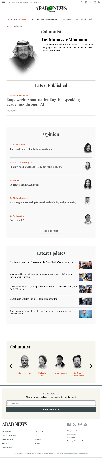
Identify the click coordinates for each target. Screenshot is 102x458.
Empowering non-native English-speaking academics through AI (43, 102)
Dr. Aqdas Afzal (17, 216)
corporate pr (72, 431)
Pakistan (7, 431)
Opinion (51, 134)
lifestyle (40, 435)
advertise (71, 437)
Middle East (8, 439)
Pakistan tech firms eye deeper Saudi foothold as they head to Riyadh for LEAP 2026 (43, 287)
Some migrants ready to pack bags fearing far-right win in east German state (40, 312)
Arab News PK (17, 2)
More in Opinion (51, 231)
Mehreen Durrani (17, 144)
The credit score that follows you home (31, 149)
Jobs (37, 443)
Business (7, 447)
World (5, 443)
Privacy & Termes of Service (78, 441)
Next (91, 366)
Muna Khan (15, 180)
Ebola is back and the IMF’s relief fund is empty (36, 166)
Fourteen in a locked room (24, 184)
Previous (11, 366)
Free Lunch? (17, 220)
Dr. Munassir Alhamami (17, 95)
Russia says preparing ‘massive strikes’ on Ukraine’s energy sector (42, 262)
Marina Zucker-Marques (21, 162)
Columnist (20, 347)
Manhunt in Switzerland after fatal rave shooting (33, 298)
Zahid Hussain (24, 373)
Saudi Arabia (9, 435)
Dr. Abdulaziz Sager (19, 198)
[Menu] (3, 2)
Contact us (71, 434)
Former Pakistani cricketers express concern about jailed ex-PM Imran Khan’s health (41, 275)
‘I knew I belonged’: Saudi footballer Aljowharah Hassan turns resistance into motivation (62, 19)
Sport (24, 19)
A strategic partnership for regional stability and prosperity (43, 202)
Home (9, 26)
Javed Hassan (60, 373)
